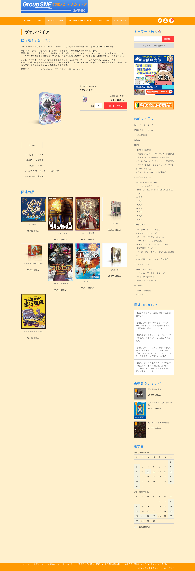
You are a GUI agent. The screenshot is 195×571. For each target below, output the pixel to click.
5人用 (139, 205)
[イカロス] (87, 261)
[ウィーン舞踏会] (87, 214)
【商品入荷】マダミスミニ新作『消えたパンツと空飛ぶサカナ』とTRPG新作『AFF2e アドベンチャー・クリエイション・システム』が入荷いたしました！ (154, 352)
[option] (47, 109)
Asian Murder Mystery (147, 182)
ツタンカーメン (61, 233)
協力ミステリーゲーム (143, 130)
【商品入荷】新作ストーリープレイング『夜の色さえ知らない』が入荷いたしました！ (153, 338)
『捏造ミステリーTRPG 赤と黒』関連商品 (155, 154)
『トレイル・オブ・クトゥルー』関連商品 (155, 161)
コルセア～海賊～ (60, 283)
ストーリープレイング (143, 125)
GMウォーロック (144, 269)
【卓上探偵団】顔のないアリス (160, 403)
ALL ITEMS (120, 20)
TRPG (39, 20)
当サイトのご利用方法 (160, 564)
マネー (115, 224)
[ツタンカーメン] (60, 214)
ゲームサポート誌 (141, 264)
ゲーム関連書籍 (144, 290)
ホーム (26, 564)
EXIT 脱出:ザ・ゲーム (146, 248)
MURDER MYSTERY (80, 20)
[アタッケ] (114, 255)
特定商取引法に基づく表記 (88, 564)
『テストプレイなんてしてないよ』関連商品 (155, 254)
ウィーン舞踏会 (88, 233)
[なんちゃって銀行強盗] (33, 311)
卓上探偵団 (142, 135)
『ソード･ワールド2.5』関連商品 (151, 172)
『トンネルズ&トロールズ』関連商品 (153, 157)
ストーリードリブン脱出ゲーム (150, 237)
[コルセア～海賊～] (60, 262)
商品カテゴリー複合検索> (154, 46)
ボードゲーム (140, 224)
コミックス (142, 294)
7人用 (139, 212)
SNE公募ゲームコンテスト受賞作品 (152, 259)
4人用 (139, 201)
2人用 (139, 193)
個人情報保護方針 (112, 564)
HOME (27, 20)
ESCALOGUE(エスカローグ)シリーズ (153, 244)
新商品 (137, 140)
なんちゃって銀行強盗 (33, 331)
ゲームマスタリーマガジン (148, 280)
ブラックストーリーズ (147, 233)
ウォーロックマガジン (147, 277)
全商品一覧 (39, 564)
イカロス (88, 281)
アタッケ (115, 270)
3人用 (139, 197)
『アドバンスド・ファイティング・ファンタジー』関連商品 (155, 167)
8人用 (139, 216)
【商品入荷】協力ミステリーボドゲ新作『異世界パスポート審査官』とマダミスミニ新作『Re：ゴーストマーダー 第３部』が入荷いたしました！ (153, 367)
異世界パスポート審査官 (158, 422)
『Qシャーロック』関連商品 (149, 241)
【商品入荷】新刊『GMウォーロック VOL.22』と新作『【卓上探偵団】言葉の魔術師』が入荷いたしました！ (153, 325)
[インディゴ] (33, 209)
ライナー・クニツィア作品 (148, 230)
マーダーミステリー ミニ (148, 186)
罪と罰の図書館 (154, 389)
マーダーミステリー (142, 177)
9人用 (139, 219)
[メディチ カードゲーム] (33, 252)
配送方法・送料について (135, 564)
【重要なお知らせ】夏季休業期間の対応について (153, 314)
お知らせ (52, 564)
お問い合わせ (66, 564)
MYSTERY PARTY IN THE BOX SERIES (155, 190)
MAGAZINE (103, 20)
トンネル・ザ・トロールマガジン (151, 273)
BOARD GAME (56, 20)
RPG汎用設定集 (144, 150)
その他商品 (139, 285)
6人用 (139, 208)
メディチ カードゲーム (34, 263)
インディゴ (34, 224)
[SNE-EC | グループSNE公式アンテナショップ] (54, 9)
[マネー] (114, 209)
